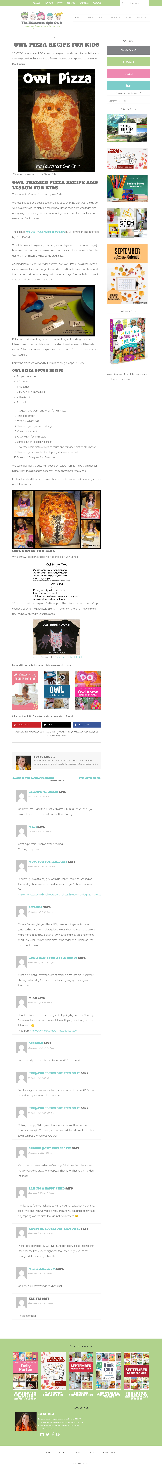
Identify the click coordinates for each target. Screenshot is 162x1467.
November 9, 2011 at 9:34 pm (40, 1233)
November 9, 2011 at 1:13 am (40, 1273)
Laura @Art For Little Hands (52, 958)
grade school (62, 732)
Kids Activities (31, 732)
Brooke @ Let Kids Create (49, 1148)
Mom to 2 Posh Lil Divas (47, 862)
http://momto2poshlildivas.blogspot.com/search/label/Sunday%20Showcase (60, 894)
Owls (96, 732)
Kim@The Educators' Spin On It (54, 1073)
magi (32, 827)
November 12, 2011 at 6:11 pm (40, 1078)
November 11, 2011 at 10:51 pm (40, 1153)
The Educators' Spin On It (42, 20)
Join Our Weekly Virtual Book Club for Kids (108, 1395)
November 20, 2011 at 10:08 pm (41, 866)
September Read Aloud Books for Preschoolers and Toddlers (136, 1396)
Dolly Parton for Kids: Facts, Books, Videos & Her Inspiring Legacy (25, 1396)
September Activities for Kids (81, 1394)
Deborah (35, 1043)
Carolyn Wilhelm (43, 792)
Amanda (35, 907)
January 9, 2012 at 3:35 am (40, 831)
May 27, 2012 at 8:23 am (39, 796)
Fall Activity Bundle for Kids (53, 1394)
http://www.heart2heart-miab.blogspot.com (53, 1030)
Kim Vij (78, 1419)
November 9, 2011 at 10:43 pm (41, 1193)
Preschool (56, 735)
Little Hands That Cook (82, 732)
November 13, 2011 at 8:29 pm (40, 962)
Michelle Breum (42, 1269)
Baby (128, 85)
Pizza (49, 735)
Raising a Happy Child (46, 1188)
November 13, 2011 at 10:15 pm (40, 912)
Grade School (128, 50)
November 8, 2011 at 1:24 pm (40, 1303)
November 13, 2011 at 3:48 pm (41, 1048)
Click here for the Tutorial (68, 657)
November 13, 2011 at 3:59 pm (40, 1002)
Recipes (41, 732)
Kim (69, 732)
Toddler (128, 73)
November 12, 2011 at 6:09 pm (40, 1113)
